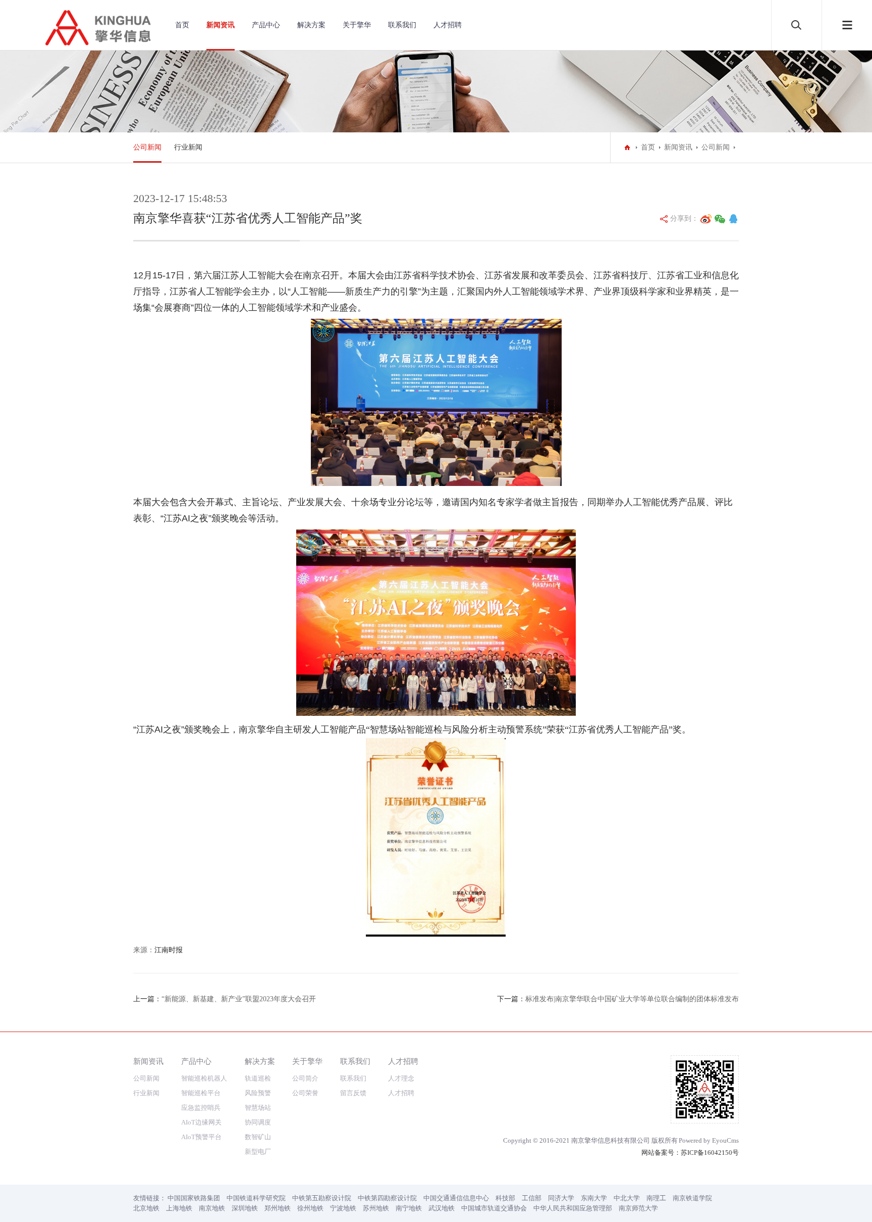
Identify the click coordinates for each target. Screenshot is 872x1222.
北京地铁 (146, 1208)
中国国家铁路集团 (194, 1198)
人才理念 (401, 1078)
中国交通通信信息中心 (456, 1198)
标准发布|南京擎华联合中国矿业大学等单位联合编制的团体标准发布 (632, 999)
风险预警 (258, 1093)
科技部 (505, 1198)
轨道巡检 (258, 1078)
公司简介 (305, 1078)
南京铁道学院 (692, 1198)
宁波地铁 (343, 1208)
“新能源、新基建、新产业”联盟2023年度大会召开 (238, 999)
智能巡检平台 (201, 1093)
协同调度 (258, 1122)
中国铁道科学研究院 (256, 1198)
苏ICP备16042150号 (710, 1152)
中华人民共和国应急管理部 (572, 1208)
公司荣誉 (305, 1093)
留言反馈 (353, 1093)
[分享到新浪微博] (706, 218)
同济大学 (561, 1198)
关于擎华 (357, 25)
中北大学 (627, 1198)
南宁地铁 (409, 1208)
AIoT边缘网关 (201, 1122)
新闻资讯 (220, 25)
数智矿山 (258, 1137)
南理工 (656, 1198)
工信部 (531, 1198)
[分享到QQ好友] (733, 218)
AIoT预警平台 (201, 1137)
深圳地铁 (245, 1208)
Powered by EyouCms (709, 1140)
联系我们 (402, 25)
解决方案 (311, 25)
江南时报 (168, 950)
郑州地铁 (277, 1208)
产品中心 (266, 25)
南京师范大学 (638, 1208)
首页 (182, 25)
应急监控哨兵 (201, 1107)
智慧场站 (258, 1107)
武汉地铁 (441, 1208)
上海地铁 (179, 1208)
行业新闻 (188, 147)
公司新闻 (147, 147)
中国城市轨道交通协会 (494, 1208)
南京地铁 (212, 1208)
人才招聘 (447, 25)
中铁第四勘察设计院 (387, 1198)
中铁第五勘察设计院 (321, 1198)
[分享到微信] (720, 218)
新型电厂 (258, 1151)
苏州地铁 (376, 1208)
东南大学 (594, 1198)
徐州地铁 (310, 1208)
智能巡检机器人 (204, 1078)
